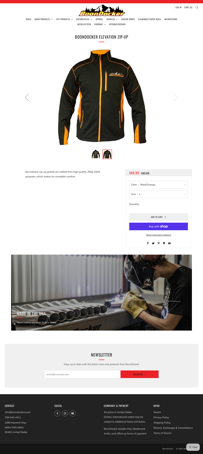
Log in (179, 7)
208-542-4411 (13, 417)
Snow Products (42, 19)
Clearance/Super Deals (149, 19)
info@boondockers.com (18, 412)
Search (157, 412)
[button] (96, 154)
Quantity (134, 204)
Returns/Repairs (117, 24)
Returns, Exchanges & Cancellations (173, 427)
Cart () (188, 7)
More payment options (158, 234)
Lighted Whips (128, 19)
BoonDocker (167, 449)
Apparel (99, 19)
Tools (28, 19)
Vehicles (110, 19)
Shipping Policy (162, 422)
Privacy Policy (161, 417)
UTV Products (63, 19)
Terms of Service (162, 433)
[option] (101, 97)
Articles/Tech (84, 24)
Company (98, 24)
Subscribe (138, 374)
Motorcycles (82, 19)
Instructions (170, 19)
